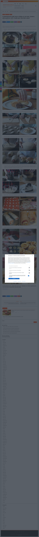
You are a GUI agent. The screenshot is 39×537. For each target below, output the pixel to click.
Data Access (19, 281)
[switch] (29, 267)
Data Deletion (15, 281)
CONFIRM (14, 278)
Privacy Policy (23, 281)
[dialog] (19, 268)
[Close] (32, 255)
